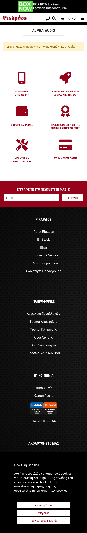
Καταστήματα (43, 395)
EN (75, 18)
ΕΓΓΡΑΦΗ (72, 198)
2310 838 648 (47, 421)
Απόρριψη (43, 513)
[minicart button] (62, 18)
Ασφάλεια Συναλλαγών (43, 313)
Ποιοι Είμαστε (43, 231)
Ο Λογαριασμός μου (43, 263)
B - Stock (43, 239)
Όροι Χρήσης (43, 337)
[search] (54, 18)
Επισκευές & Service (43, 255)
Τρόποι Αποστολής (43, 321)
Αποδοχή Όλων (43, 505)
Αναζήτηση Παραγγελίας (43, 271)
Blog (43, 247)
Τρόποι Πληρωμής (43, 329)
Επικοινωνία (43, 388)
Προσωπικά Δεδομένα (43, 353)
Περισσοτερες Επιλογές (43, 520)
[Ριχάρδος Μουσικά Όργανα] (15, 18)
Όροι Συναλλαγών (44, 345)
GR (69, 18)
